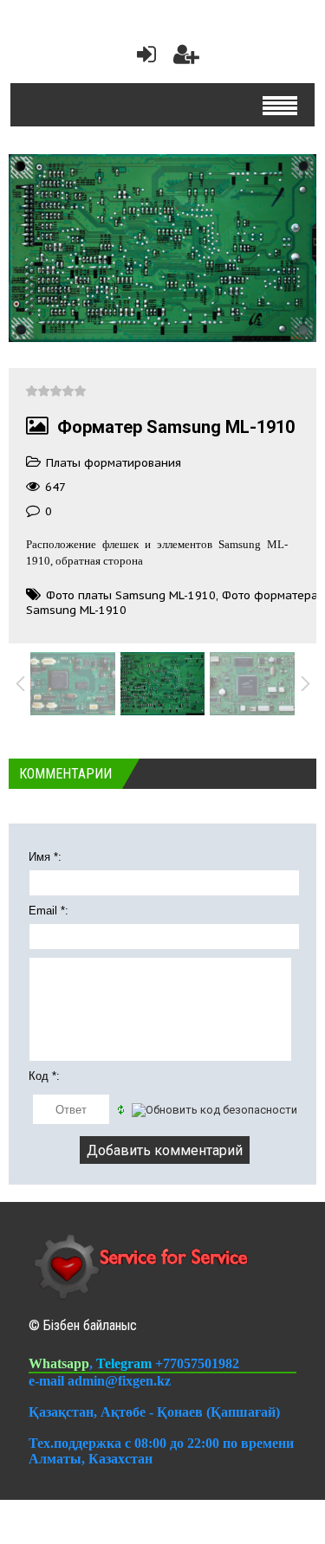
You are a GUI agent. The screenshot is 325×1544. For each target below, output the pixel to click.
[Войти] (143, 58)
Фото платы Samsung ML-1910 (131, 595)
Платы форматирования (113, 462)
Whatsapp (59, 1363)
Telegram (125, 1363)
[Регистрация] (186, 58)
